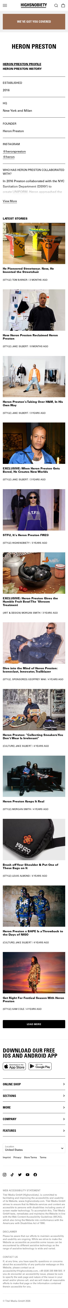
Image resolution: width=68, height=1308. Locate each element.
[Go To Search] (56, 5)
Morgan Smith (31, 612)
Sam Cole (18, 1008)
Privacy (17, 1157)
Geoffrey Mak (37, 679)
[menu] (5, 5)
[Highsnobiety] (34, 5)
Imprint (7, 1157)
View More (10, 201)
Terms (43, 1157)
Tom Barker (19, 279)
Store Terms (30, 1157)
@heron (8, 157)
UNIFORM (20, 192)
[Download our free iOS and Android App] (14, 1066)
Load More (34, 1024)
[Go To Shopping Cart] (63, 5)
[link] (34, 252)
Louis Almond (21, 875)
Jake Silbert (20, 346)
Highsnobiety (21, 542)
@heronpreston (14, 151)
